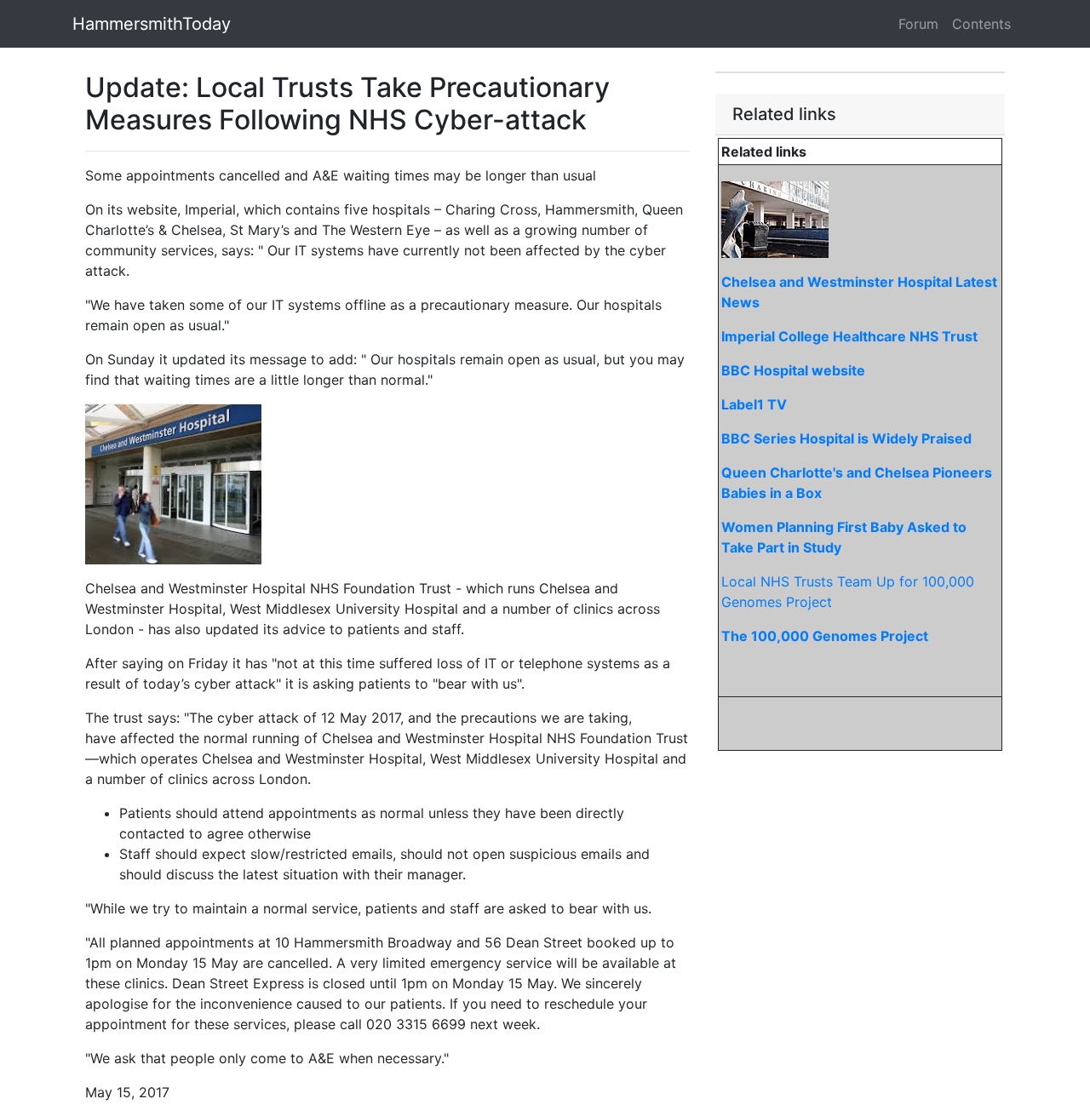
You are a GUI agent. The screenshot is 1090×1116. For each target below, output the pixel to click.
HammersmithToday (151, 24)
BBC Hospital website (793, 370)
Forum (918, 23)
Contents (981, 23)
